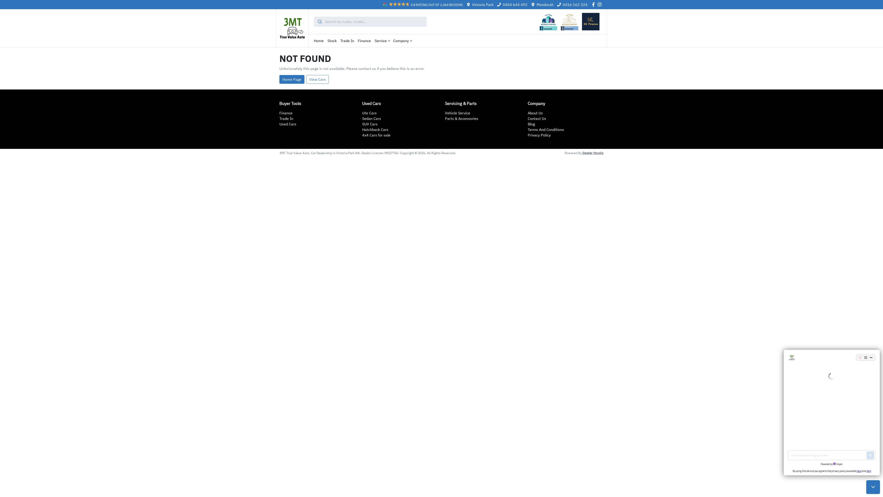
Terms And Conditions (546, 129)
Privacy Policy (539, 135)
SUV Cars (370, 124)
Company (401, 40)
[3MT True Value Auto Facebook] (594, 4)
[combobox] (370, 22)
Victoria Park (482, 4)
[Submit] (319, 22)
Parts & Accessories (461, 118)
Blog (531, 124)
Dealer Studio (593, 153)
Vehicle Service (457, 113)
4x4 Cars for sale (376, 135)
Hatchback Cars (375, 129)
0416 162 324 (575, 4)
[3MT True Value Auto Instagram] (600, 4)
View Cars (317, 79)
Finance (364, 40)
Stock (332, 40)
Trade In (347, 40)
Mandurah (545, 4)
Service (381, 40)
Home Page (291, 79)
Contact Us (537, 118)
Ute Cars (369, 113)
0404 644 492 (515, 4)
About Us (535, 113)
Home (319, 40)
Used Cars (287, 124)
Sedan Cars (371, 118)
